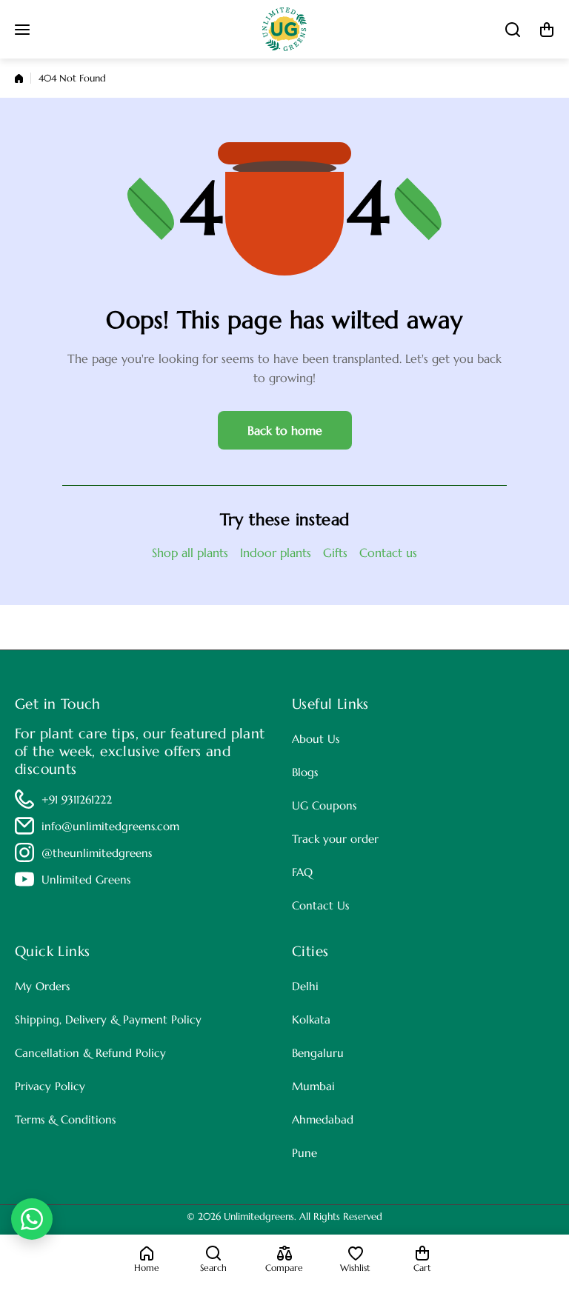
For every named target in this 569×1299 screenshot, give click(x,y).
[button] (546, 29)
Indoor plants (275, 552)
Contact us (388, 552)
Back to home (284, 430)
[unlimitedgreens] (284, 29)
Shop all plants (190, 552)
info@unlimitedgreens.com (110, 826)
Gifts (335, 552)
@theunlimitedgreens (96, 853)
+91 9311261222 (76, 799)
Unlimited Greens (85, 879)
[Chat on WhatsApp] (32, 1219)
